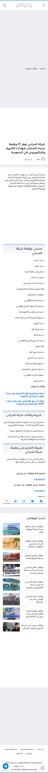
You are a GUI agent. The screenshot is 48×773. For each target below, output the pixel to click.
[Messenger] (32, 501)
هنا (17, 462)
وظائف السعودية (31, 68)
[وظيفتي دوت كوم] (24, 5)
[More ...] (7, 501)
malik (38, 159)
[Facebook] (41, 501)
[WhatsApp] (24, 501)
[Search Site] (4, 5)
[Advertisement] (24, 37)
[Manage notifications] (42, 768)
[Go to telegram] (6, 766)
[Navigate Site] (43, 5)
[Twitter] (15, 501)
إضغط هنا (39, 479)
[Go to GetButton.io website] (5, 770)
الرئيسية (42, 68)
